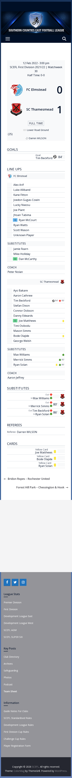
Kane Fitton (20, 195)
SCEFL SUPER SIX (13, 637)
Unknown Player (23, 235)
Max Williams (21, 354)
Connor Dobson (23, 310)
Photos (8, 677)
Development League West (18, 623)
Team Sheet (10, 691)
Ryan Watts (20, 225)
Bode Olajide (21, 336)
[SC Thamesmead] (36, 109)
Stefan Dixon (21, 305)
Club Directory (11, 656)
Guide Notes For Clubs (16, 711)
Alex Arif (18, 185)
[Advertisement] (36, 536)
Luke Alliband (21, 190)
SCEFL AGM (10, 630)
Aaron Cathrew (22, 295)
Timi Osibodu (21, 326)
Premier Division (12, 602)
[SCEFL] (36, 14)
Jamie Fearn (20, 249)
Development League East (18, 616)
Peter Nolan (15, 272)
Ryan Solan (20, 365)
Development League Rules (19, 724)
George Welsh (22, 341)
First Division (11, 609)
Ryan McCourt (28, 220)
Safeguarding (11, 670)
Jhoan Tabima (22, 215)
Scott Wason (21, 230)
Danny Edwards (23, 316)
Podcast (8, 684)
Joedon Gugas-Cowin (26, 200)
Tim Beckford (43, 158)
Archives (8, 663)
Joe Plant (19, 210)
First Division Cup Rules (16, 731)
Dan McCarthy (28, 259)
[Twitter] (15, 582)
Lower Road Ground (38, 130)
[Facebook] (7, 582)
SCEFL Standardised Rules (18, 718)
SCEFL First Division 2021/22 (28, 67)
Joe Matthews (27, 321)
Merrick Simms (22, 359)
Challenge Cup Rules (15, 738)
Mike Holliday (21, 254)
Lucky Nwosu (21, 205)
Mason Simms (22, 331)
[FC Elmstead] (36, 90)
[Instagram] (23, 582)
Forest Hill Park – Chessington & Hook (40, 487)
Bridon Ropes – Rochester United (29, 479)
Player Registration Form (17, 745)
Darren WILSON (27, 432)
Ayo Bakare (20, 290)
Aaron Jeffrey (16, 377)
